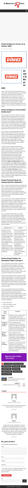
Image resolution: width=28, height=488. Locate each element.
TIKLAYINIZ (9, 358)
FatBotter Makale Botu (11, 486)
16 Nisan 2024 (5, 48)
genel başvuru (16, 366)
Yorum (2, 446)
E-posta (3, 460)
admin (11, 48)
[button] (26, 11)
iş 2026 (23, 366)
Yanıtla (15, 409)
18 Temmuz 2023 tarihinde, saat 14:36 (14, 422)
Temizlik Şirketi (18, 486)
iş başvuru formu (6, 369)
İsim (2, 456)
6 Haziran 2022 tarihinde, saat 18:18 (14, 402)
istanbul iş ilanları (6, 371)
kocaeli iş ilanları (6, 374)
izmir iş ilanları (17, 371)
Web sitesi (3, 464)
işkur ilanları (16, 369)
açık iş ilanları (8, 363)
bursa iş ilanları (6, 366)
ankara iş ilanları (18, 363)
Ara (2, 478)
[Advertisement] (14, 27)
